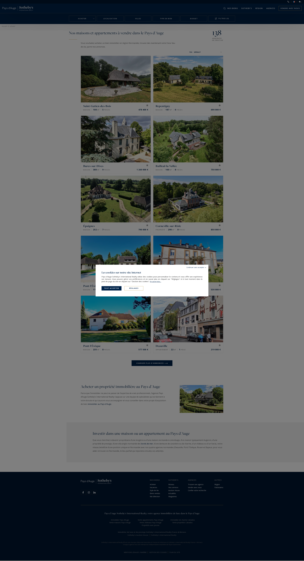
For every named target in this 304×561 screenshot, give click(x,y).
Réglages (133, 288)
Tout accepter (111, 288)
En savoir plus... (155, 281)
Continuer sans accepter (195, 267)
